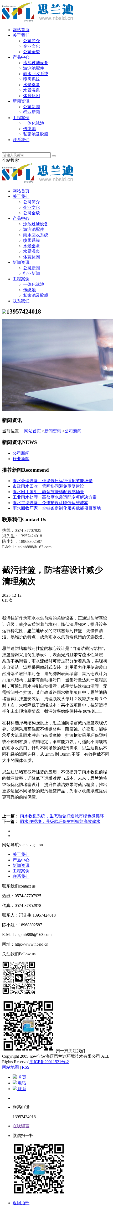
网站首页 (21, 29)
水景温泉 (31, 90)
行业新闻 (31, 112)
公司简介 (31, 40)
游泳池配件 (33, 68)
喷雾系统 (31, 79)
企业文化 (31, 46)
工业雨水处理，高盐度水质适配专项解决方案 (55, 497)
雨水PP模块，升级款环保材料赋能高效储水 (60, 821)
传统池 (29, 128)
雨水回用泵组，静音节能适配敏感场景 (48, 491)
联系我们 (21, 139)
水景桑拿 (31, 84)
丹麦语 (19, 145)
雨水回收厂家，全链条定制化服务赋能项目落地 (57, 508)
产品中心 (21, 57)
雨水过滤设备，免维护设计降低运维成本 (50, 502)
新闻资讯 (21, 101)
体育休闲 (31, 95)
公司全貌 (31, 51)
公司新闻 (31, 106)
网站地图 (10, 1067)
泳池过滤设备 (35, 62)
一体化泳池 (33, 123)
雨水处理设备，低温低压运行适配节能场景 (53, 480)
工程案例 (21, 117)
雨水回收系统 (35, 73)
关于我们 (21, 35)
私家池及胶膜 (35, 134)
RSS (25, 1067)
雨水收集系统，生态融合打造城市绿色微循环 (62, 816)
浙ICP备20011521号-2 (49, 1062)
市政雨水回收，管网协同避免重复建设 (48, 486)
